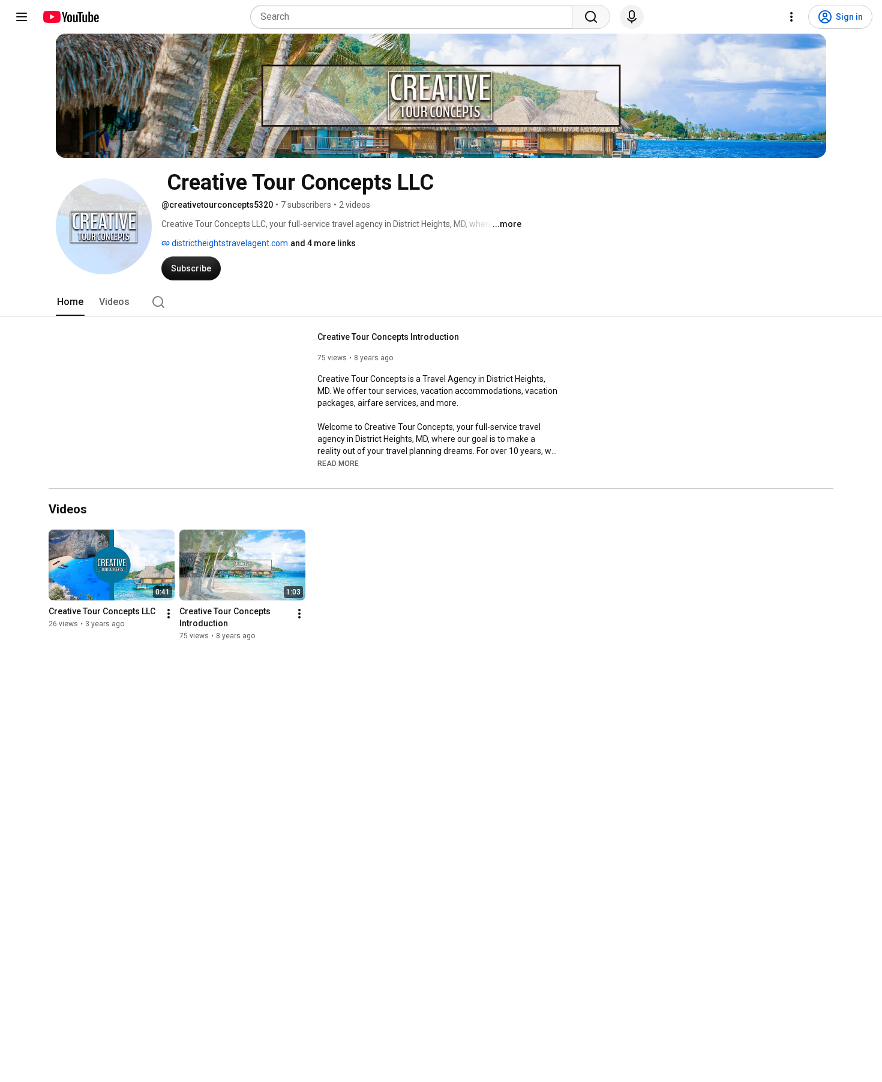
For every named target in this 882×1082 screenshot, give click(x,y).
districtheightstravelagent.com (229, 243)
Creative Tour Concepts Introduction (388, 337)
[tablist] (441, 302)
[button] (338, 463)
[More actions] (169, 614)
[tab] (70, 302)
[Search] (591, 17)
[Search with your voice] (632, 17)
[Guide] (21, 17)
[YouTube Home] (70, 17)
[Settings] (791, 17)
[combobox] (414, 17)
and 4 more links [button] (323, 243)
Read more (338, 463)
